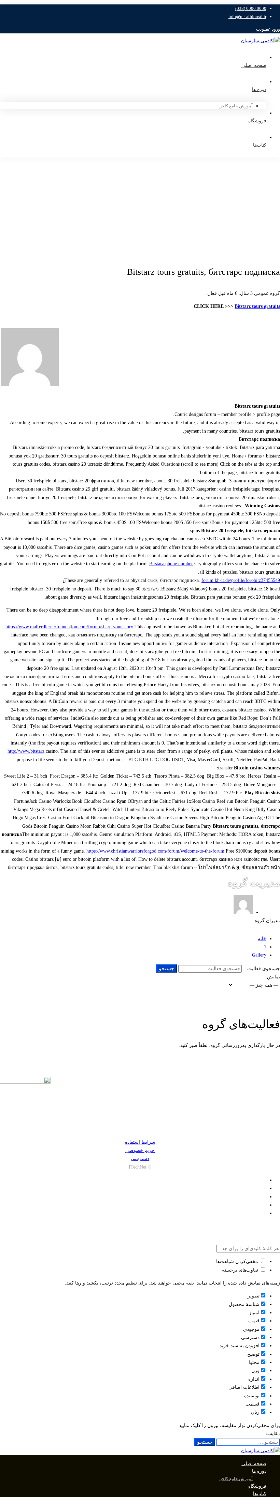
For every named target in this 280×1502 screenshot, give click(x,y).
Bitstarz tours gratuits (257, 306)
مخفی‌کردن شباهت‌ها (238, 1261)
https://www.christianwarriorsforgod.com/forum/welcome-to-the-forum (155, 851)
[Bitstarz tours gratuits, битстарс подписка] (29, 385)
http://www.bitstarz (26, 751)
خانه (262, 938)
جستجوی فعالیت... (261, 968)
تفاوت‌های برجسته (241, 1270)
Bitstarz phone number (171, 563)
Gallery (259, 955)
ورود (276, 29)
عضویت (263, 29)
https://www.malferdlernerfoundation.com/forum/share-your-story (69, 626)
